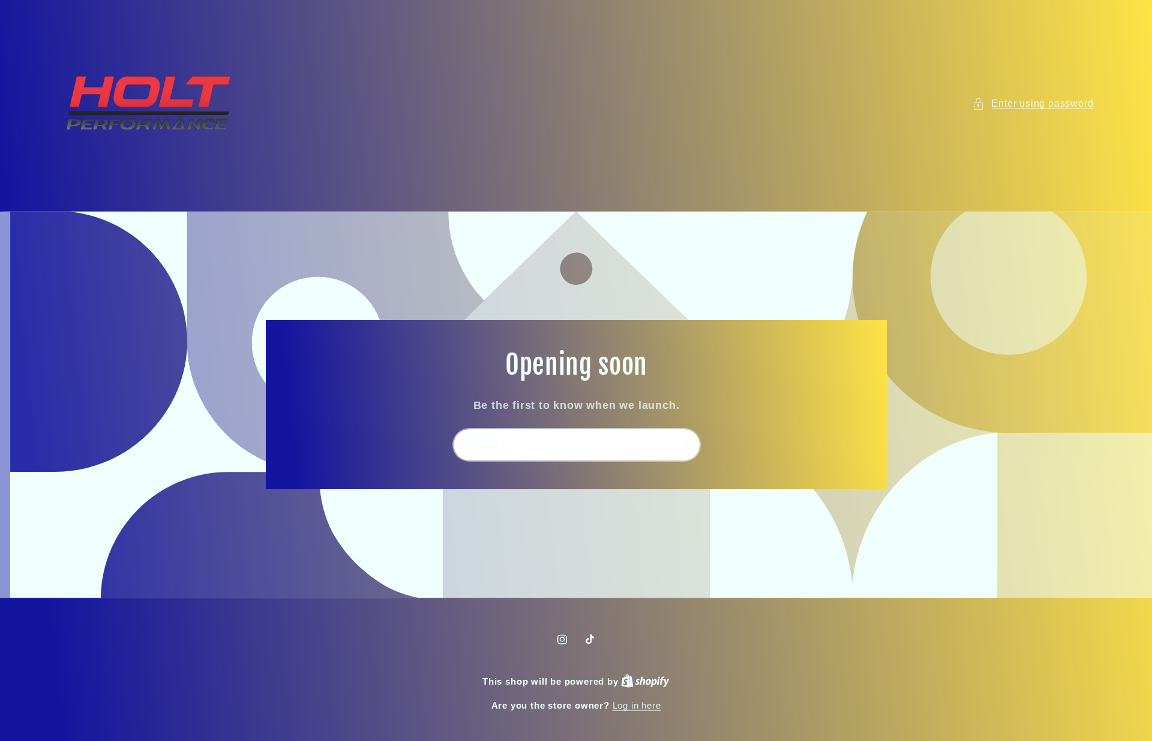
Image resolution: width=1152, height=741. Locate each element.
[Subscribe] (683, 445)
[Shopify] (645, 681)
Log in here (637, 705)
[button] (1032, 103)
